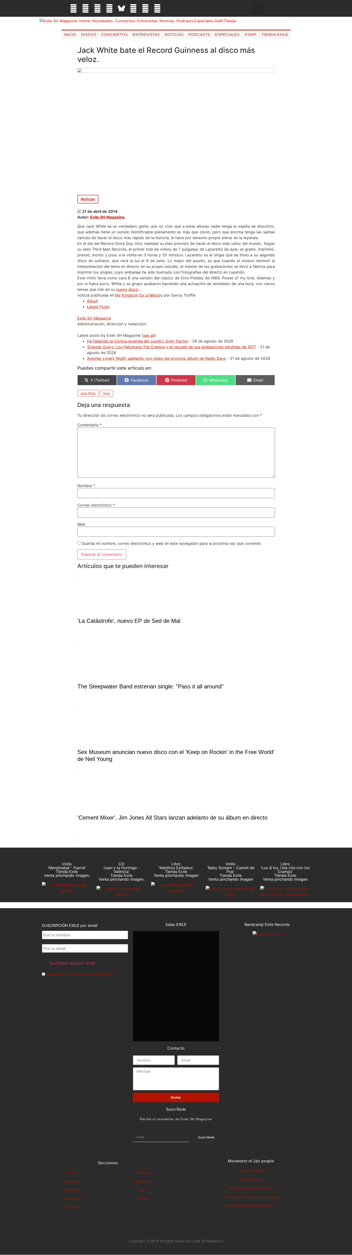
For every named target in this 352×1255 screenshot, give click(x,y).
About (92, 300)
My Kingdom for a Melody (139, 295)
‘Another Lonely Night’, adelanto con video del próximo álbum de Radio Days (156, 358)
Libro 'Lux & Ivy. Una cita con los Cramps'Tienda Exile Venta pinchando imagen (285, 871)
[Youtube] (145, 8)
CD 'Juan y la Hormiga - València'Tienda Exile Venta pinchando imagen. (121, 871)
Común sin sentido (251, 1171)
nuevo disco (127, 289)
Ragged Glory (251, 1180)
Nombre (86, 486)
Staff (250, 35)
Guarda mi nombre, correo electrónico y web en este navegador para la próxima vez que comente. (171, 543)
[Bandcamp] (157, 8)
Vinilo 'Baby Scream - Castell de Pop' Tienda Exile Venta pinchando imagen (230, 871)
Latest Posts (98, 306)
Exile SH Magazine (107, 217)
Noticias (174, 35)
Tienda (142, 1199)
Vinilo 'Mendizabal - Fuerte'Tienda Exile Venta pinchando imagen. (67, 869)
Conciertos (114, 35)
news (106, 393)
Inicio (70, 35)
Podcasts (199, 35)
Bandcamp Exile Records (267, 924)
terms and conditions (93, 974)
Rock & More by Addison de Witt (251, 1197)
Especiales (227, 35)
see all (149, 335)
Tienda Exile (274, 35)
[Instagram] (97, 8)
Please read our (79, 974)
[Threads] (109, 8)
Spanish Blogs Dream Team (251, 1188)
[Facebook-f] (73, 8)
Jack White (88, 393)
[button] (258, 8)
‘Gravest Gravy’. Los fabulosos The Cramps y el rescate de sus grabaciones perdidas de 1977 (171, 346)
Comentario (89, 425)
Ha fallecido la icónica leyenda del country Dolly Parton (137, 341)
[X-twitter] (85, 8)
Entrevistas (146, 35)
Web (81, 524)
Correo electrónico (96, 505)
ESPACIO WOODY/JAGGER (251, 1206)
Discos (89, 35)
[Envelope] (169, 8)
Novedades (72, 1181)
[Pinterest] (133, 8)
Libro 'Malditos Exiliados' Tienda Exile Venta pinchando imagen (176, 869)
